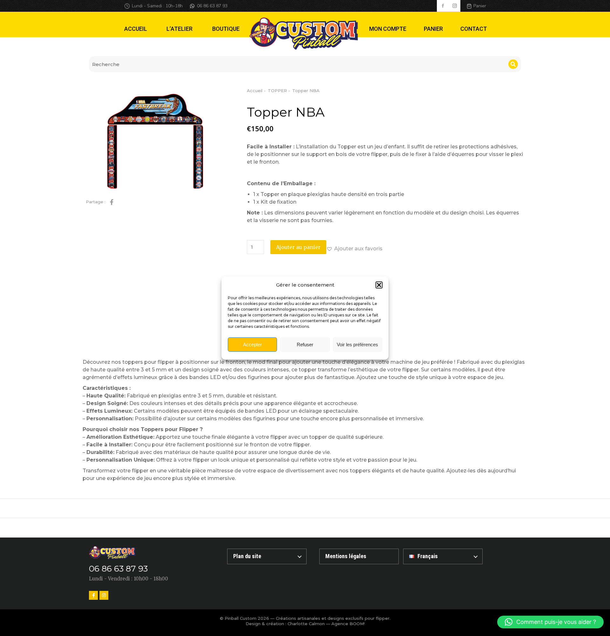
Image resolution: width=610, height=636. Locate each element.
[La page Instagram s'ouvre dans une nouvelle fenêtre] (454, 6)
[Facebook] (93, 595)
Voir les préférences (357, 344)
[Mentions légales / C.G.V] (359, 556)
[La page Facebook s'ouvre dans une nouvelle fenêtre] (443, 6)
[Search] (513, 64)
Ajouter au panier (298, 247)
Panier (479, 6)
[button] (379, 285)
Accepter (252, 344)
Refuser (305, 344)
